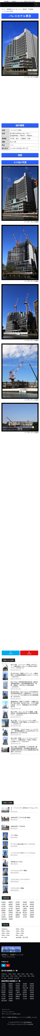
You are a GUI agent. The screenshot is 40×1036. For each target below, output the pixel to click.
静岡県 (3, 910)
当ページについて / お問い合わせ (11, 1014)
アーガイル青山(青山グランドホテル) (23, 844)
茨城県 (18, 904)
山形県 (3, 904)
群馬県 (32, 904)
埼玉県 (3, 906)
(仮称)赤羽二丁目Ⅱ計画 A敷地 (20, 817)
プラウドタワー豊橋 (17, 888)
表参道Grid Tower (17, 862)
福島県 (11, 904)
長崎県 (11, 917)
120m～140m (20, 933)
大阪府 (3, 912)
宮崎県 (32, 917)
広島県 (32, 912)
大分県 (25, 917)
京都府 (32, 910)
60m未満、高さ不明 (22, 937)
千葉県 (11, 906)
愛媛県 (18, 915)
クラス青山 (14, 835)
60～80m (4, 937)
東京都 (24, 9)
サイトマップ (6, 1009)
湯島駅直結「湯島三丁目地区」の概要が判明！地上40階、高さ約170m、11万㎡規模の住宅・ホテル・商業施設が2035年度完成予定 (24, 704)
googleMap (14, 135)
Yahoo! (22, 135)
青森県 (11, 902)
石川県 (11, 908)
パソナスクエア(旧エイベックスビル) (23, 853)
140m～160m (5, 933)
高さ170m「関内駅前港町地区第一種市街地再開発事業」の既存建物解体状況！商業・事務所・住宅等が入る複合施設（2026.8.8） (24, 684)
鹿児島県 (4, 919)
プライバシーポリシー (8, 1011)
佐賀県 (3, 917)
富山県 (3, 908)
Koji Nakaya (28, 1022)
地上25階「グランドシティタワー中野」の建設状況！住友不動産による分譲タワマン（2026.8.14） (24, 722)
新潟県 (32, 906)
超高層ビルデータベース (14, 9)
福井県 (18, 908)
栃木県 (25, 904)
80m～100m (19, 935)
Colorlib (30, 1024)
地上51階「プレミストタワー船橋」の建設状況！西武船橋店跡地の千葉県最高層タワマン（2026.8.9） (24, 713)
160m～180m (20, 931)
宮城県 (25, 902)
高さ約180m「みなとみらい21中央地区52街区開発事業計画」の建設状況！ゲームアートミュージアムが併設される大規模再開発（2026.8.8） (24, 694)
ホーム (3, 9)
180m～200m (5, 931)
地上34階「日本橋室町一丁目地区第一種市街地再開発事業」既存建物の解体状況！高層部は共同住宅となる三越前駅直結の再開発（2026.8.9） (24, 749)
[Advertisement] (20, 100)
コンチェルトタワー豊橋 (19, 870)
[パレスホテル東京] (20, 48)
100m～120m (5, 935)
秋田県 (32, 902)
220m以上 (4, 929)
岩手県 (18, 902)
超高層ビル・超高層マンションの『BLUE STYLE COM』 (20, 1)
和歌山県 (18, 912)
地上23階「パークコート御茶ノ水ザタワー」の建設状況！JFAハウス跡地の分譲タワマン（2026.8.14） (24, 666)
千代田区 (30, 9)
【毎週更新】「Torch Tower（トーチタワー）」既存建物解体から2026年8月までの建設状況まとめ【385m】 (24, 731)
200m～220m (20, 929)
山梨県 (25, 908)
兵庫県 (11, 912)
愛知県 (11, 910)
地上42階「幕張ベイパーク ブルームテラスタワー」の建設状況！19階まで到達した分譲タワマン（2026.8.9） (24, 739)
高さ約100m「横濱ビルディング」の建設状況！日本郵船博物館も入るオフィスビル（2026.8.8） (24, 675)
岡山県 (25, 912)
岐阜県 (32, 908)
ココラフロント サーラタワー (20, 879)
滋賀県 (25, 910)
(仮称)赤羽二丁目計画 (18, 826)
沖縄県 (11, 919)
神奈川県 (25, 906)
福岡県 (32, 915)
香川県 (11, 915)
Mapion (29, 135)
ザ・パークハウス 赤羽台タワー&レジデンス (24, 809)
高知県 (25, 915)
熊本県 (18, 917)
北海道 (3, 902)
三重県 (18, 910)
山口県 (3, 915)
